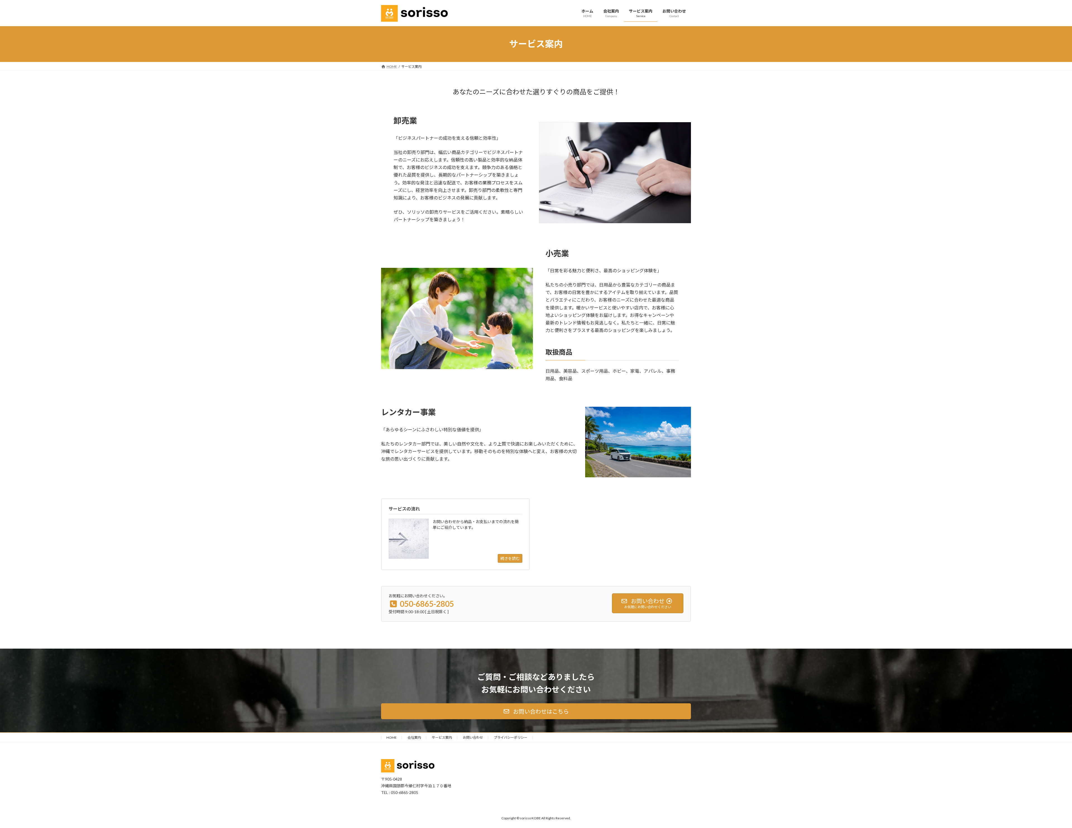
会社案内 (414, 737)
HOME (391, 737)
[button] (536, 711)
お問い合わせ (473, 737)
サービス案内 (442, 737)
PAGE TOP (1044, 798)
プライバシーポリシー (510, 737)
